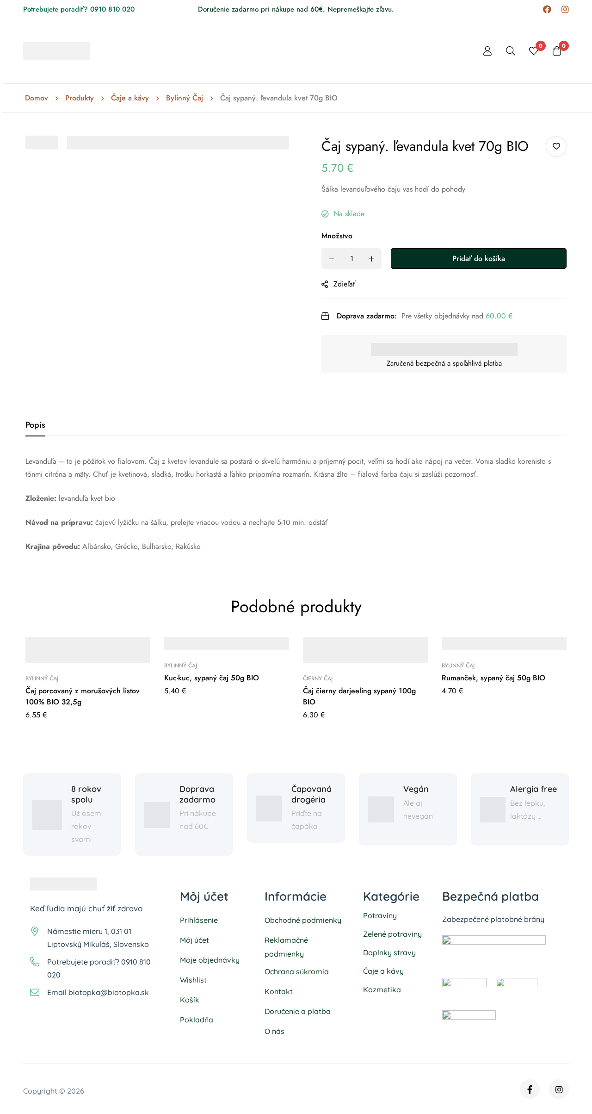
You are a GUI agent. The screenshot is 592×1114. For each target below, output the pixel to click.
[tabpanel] (296, 504)
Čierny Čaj (318, 678)
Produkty (79, 98)
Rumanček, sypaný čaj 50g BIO (493, 677)
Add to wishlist (556, 146)
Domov (36, 98)
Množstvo (336, 235)
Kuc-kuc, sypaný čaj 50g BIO (211, 677)
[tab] (35, 425)
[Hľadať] (510, 51)
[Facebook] (547, 9)
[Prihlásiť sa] (487, 51)
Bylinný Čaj (184, 98)
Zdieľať (344, 284)
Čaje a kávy (130, 98)
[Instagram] (565, 9)
